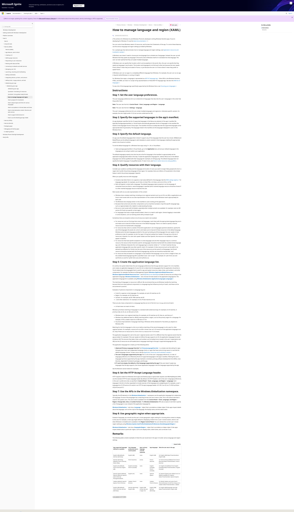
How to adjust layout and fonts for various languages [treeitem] (18, 103)
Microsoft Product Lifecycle (47, 18)
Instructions (265, 28)
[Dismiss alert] (291, 3)
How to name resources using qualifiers (164, 161)
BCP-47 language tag (151, 78)
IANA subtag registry (172, 180)
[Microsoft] (3, 13)
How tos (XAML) (158, 25)
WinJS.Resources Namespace (151, 274)
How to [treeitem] (6, 41)
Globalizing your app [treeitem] (13, 88)
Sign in (290, 13)
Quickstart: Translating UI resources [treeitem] (17, 91)
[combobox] (17, 26)
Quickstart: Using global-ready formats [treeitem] (18, 94)
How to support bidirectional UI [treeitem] (16, 115)
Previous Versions (121, 25)
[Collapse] (32, 23)
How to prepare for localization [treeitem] (16, 100)
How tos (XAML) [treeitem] (9, 49)
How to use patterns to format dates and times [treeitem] (20, 107)
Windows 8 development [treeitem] (9, 30)
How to (150, 25)
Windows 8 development (140, 25)
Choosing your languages (167, 86)
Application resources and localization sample (157, 352)
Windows (130, 25)
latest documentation (140, 41)
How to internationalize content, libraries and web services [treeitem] (19, 111)
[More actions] (180, 25)
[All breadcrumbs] (114, 25)
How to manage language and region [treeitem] (18, 97)
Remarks (264, 30)
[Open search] (286, 13)
